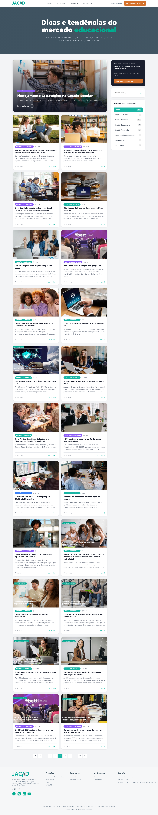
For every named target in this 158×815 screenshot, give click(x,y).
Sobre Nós (48, 3)
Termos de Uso (70, 809)
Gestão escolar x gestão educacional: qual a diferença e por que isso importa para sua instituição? (84, 556)
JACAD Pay (50, 785)
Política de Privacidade (85, 809)
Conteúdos (87, 3)
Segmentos (60, 3)
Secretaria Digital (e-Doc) (55, 777)
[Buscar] (140, 93)
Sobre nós (97, 777)
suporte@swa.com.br (126, 777)
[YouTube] (29, 794)
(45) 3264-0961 (116, 3)
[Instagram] (19, 794)
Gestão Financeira (23, 493)
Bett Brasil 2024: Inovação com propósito (82, 266)
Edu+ (48, 782)
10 (80, 756)
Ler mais (51, 166)
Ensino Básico (75, 777)
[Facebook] (14, 794)
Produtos (74, 3)
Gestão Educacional (24, 146)
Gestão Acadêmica (72, 204)
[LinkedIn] (24, 794)
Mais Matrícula (51, 780)
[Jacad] (18, 3)
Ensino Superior (75, 780)
